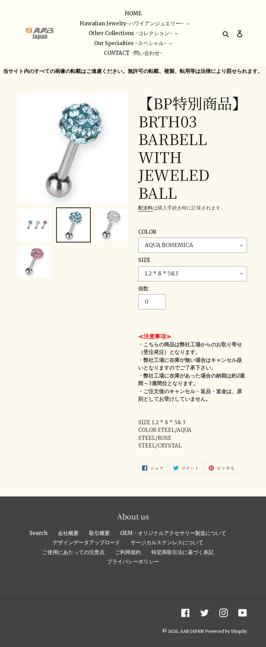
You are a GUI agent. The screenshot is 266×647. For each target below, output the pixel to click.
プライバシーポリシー (133, 561)
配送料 (145, 208)
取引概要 (99, 533)
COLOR (147, 232)
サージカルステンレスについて (167, 542)
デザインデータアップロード (86, 542)
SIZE (144, 260)
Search (38, 533)
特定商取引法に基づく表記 (182, 552)
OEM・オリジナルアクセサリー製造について (173, 533)
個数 (143, 288)
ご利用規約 (128, 552)
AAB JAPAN (192, 631)
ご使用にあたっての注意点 (73, 552)
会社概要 (68, 533)
